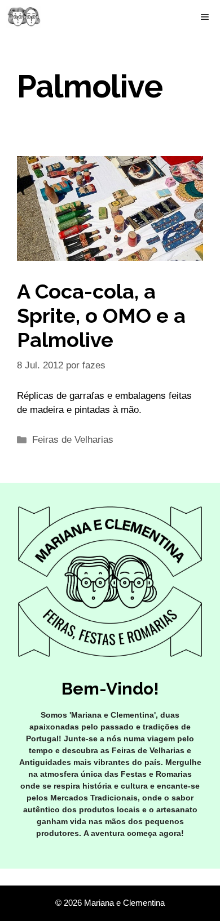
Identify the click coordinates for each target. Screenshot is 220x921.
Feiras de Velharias (72, 439)
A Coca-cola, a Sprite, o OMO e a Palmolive (101, 315)
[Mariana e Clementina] (23, 17)
